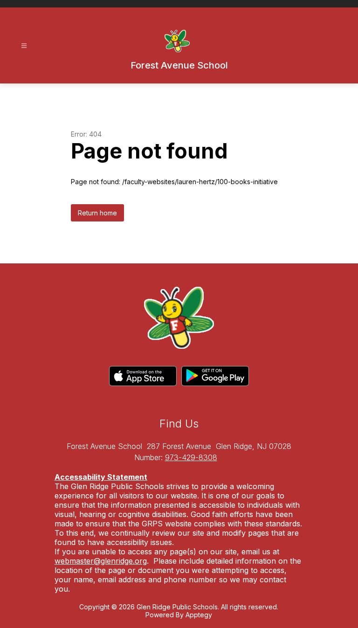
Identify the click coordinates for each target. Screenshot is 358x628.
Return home (97, 213)
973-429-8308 (191, 457)
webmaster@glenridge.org (101, 561)
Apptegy (199, 615)
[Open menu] (24, 46)
